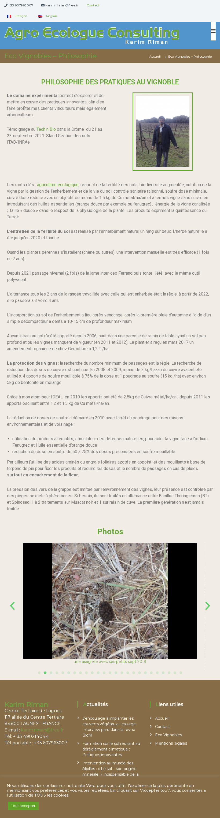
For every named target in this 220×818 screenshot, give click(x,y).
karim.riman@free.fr (42, 730)
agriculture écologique (58, 184)
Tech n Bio (46, 129)
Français (20, 16)
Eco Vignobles (168, 735)
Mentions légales (171, 743)
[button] (12, 605)
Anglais (51, 16)
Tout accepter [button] (23, 806)
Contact (93, 5)
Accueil (161, 718)
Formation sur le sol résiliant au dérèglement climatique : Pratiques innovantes (111, 749)
